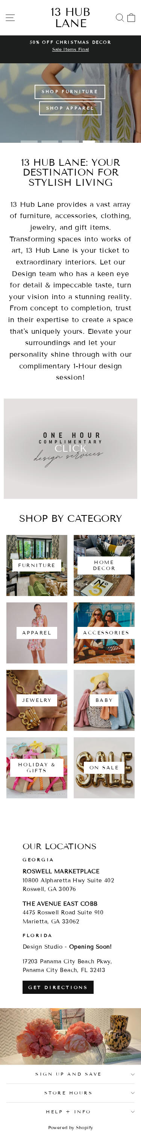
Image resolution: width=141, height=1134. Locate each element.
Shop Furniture (70, 91)
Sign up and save (68, 1074)
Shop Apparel (70, 108)
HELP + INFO (68, 1111)
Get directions (58, 987)
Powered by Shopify (70, 1127)
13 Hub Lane (70, 17)
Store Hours (68, 1093)
